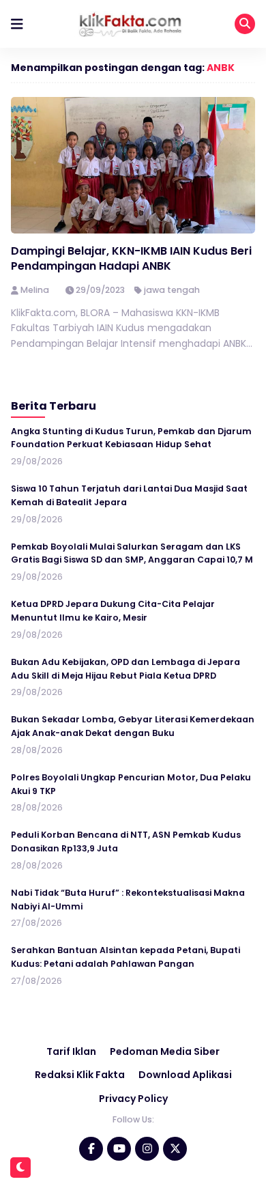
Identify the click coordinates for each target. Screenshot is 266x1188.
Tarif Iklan (71, 1051)
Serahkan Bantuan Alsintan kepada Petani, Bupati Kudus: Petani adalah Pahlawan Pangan (125, 957)
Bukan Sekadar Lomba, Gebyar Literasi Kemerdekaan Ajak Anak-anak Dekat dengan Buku (132, 726)
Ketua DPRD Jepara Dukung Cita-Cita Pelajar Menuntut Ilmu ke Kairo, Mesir (113, 610)
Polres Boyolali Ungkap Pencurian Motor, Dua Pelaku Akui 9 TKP (131, 784)
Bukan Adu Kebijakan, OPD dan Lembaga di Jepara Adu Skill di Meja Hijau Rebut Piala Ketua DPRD (125, 668)
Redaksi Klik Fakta (80, 1074)
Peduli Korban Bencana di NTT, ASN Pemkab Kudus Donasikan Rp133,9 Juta (126, 841)
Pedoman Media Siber (165, 1051)
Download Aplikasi (185, 1074)
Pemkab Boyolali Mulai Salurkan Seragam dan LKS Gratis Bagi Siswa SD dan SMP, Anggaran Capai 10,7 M (132, 553)
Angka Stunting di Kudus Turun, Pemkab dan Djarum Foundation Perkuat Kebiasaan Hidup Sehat (131, 438)
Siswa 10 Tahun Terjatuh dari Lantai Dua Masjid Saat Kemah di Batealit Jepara (129, 495)
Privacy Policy (133, 1098)
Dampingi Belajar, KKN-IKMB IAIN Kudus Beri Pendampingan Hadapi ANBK (131, 258)
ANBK (221, 67)
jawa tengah (172, 290)
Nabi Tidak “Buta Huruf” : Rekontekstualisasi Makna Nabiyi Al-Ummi (128, 899)
